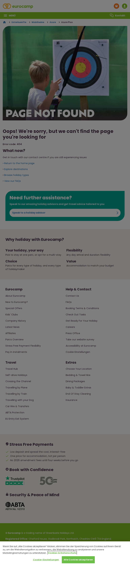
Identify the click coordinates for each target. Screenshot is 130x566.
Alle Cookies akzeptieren (78, 559)
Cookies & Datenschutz (62, 553)
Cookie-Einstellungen (46, 559)
